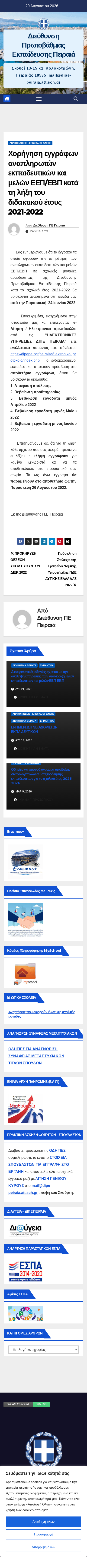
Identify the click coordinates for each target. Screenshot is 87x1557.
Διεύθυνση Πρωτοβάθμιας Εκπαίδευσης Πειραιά (43, 45)
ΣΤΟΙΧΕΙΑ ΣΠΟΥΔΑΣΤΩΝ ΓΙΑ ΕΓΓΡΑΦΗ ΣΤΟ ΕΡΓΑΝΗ (38, 1165)
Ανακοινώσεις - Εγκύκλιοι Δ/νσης (30, 143)
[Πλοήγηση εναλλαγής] (39, 99)
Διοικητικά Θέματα (24, 665)
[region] (43, 1511)
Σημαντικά (47, 665)
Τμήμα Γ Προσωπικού (26, 763)
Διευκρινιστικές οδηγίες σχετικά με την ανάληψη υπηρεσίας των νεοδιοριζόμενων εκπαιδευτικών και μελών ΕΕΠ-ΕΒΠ (42, 676)
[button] (76, 99)
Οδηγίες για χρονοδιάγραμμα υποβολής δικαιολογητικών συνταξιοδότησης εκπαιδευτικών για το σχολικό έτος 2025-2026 (42, 776)
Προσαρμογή (43, 1534)
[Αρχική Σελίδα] (6, 98)
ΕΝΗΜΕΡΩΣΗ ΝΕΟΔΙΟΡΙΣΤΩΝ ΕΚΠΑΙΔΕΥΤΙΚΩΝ (34, 729)
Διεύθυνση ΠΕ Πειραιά (49, 225)
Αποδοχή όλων (43, 1522)
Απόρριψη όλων (43, 1547)
